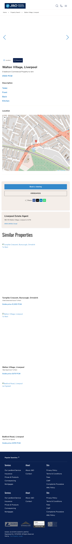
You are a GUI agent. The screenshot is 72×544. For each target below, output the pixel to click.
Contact (29, 474)
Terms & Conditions (54, 474)
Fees (48, 477)
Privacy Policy (51, 470)
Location (8, 60)
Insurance (8, 474)
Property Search (15, 12)
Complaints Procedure (55, 484)
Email (15, 224)
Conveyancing (10, 481)
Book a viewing (36, 187)
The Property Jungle (16, 536)
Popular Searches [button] (11, 457)
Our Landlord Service (13, 470)
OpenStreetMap (62, 170)
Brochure (19, 60)
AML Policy (50, 488)
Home (5, 12)
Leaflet (58, 170)
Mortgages (9, 484)
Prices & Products (12, 477)
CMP (48, 481)
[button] (67, 37)
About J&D (30, 470)
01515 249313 (8, 224)
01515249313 (36, 193)
